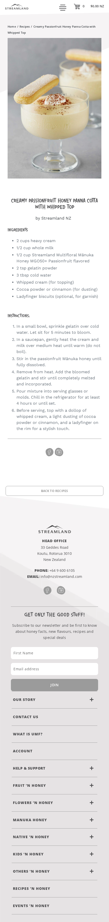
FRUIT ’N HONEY (29, 785)
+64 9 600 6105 (62, 570)
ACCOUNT (22, 751)
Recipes (25, 26)
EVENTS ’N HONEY (31, 905)
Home (12, 26)
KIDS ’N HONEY (28, 854)
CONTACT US (25, 716)
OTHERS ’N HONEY (31, 871)
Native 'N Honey (31, 836)
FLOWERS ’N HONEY (33, 802)
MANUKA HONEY (30, 819)
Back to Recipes (54, 491)
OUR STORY (24, 699)
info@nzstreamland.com (61, 576)
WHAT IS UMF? (28, 734)
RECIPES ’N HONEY (31, 888)
